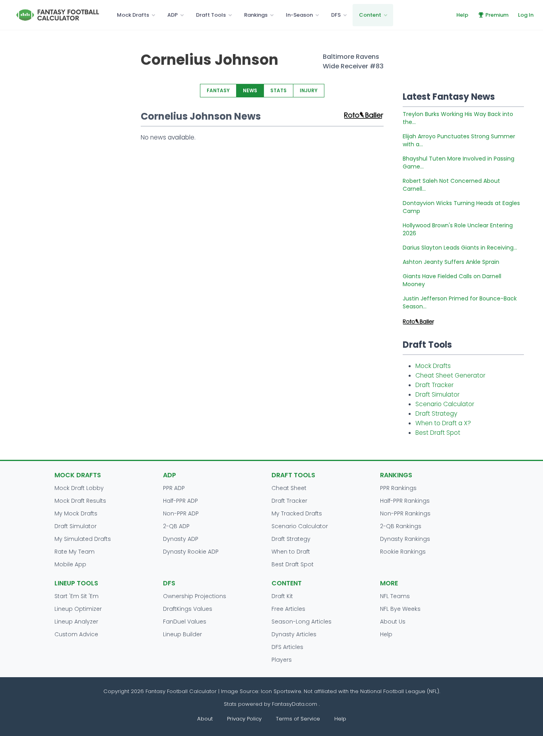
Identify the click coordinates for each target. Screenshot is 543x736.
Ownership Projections (194, 596)
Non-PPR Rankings (405, 513)
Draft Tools (211, 15)
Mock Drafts (133, 15)
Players (282, 660)
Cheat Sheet (289, 488)
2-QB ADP (176, 526)
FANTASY (218, 90)
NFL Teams (395, 596)
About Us (392, 622)
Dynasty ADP (180, 539)
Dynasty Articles (294, 634)
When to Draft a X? (443, 423)
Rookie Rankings (403, 552)
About (205, 718)
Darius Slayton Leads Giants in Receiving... (460, 248)
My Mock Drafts (75, 513)
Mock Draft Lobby (79, 488)
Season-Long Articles (302, 622)
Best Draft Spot (437, 432)
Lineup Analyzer (76, 622)
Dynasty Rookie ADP (191, 552)
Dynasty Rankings (405, 539)
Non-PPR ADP (181, 513)
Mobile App (70, 564)
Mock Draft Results (80, 501)
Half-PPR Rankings (405, 501)
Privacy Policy (244, 718)
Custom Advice (76, 634)
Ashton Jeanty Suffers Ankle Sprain (451, 262)
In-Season (299, 15)
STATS (278, 90)
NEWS (250, 90)
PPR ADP (174, 488)
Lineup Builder (182, 634)
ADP (172, 15)
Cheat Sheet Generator (450, 375)
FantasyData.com (295, 704)
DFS (336, 15)
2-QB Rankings (400, 526)
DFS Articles (287, 647)
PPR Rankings (398, 488)
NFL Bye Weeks (400, 609)
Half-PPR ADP (180, 501)
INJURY (309, 90)
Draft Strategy (436, 413)
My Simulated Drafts (82, 539)
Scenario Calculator (444, 404)
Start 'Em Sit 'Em (76, 596)
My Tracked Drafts (297, 513)
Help (462, 15)
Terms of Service (298, 718)
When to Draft (291, 552)
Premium (496, 15)
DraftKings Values (187, 609)
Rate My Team (74, 552)
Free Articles (288, 609)
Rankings (256, 15)
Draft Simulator (437, 394)
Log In (525, 15)
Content (370, 15)
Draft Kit (282, 596)
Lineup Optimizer (78, 609)
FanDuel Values (184, 622)
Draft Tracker (434, 385)
